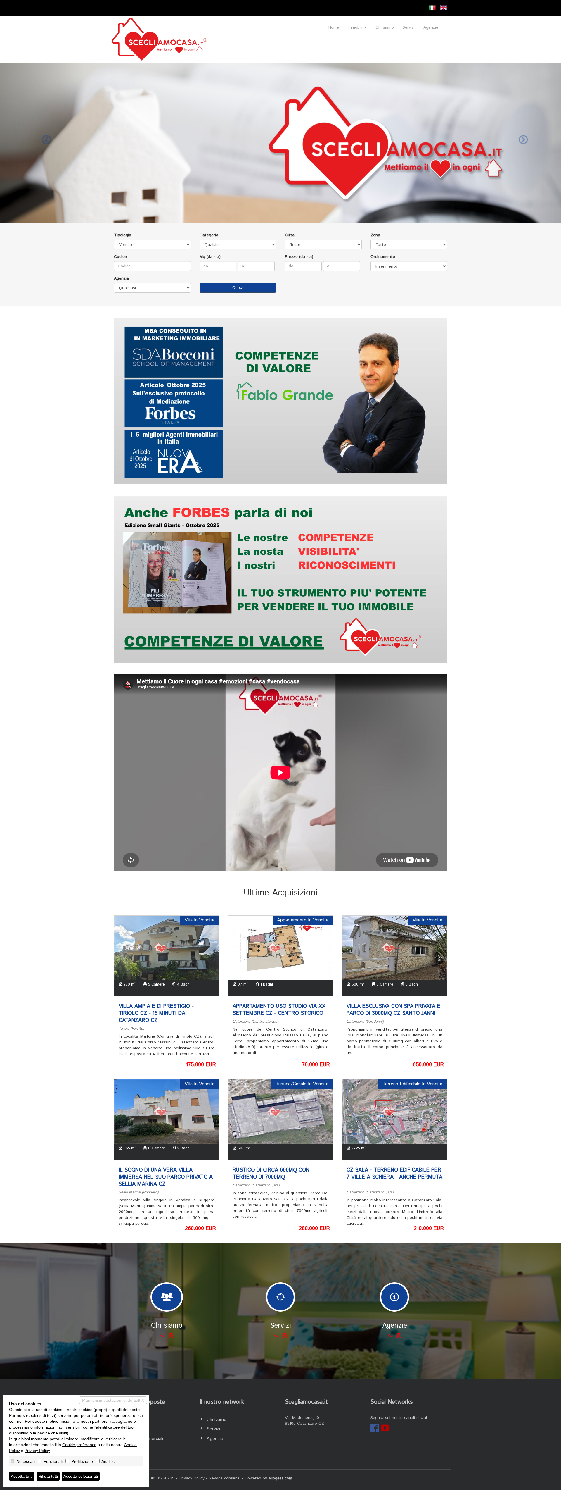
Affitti (127, 1429)
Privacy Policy (192, 1478)
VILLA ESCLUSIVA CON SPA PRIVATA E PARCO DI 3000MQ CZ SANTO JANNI (393, 1009)
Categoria (209, 235)
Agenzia (121, 278)
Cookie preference (79, 1444)
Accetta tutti (21, 1476)
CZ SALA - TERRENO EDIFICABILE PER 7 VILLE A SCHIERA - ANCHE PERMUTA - (394, 1177)
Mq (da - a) (210, 257)
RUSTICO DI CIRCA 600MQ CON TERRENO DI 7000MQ (271, 1173)
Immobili (356, 27)
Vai (162, 1336)
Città (290, 235)
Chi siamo (384, 27)
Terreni (128, 1448)
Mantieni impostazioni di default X (113, 1400)
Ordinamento (382, 257)
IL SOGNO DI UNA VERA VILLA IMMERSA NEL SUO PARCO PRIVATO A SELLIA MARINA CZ (166, 1177)
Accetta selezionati (80, 1476)
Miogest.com (280, 1478)
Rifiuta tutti (48, 1476)
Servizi (409, 27)
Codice (120, 257)
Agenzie (430, 27)
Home (333, 27)
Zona (375, 235)
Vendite (129, 1419)
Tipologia (122, 235)
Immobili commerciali (142, 1438)
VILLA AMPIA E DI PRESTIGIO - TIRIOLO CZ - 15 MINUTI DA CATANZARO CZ (156, 1013)
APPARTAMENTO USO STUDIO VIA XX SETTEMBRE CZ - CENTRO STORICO (279, 1009)
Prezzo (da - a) (299, 257)
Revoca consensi (224, 1478)
